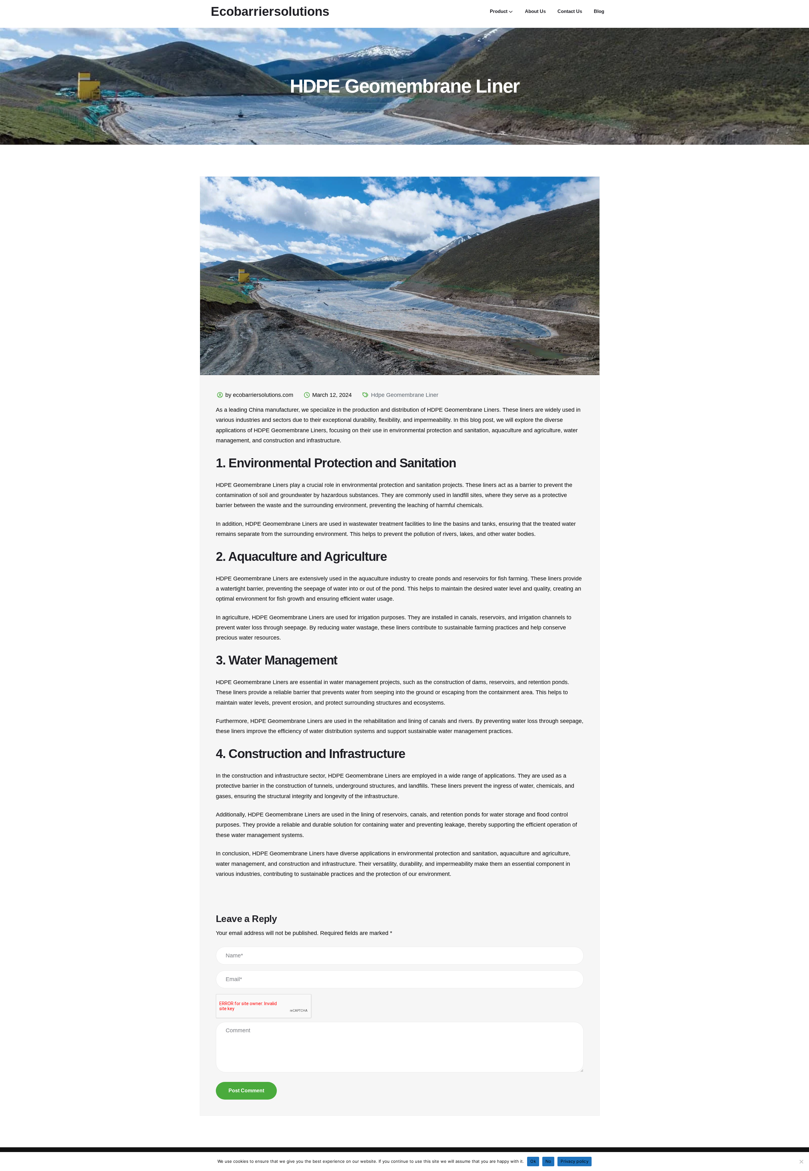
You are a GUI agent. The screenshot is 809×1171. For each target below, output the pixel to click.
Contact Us (569, 11)
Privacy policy (574, 1161)
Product (499, 11)
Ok (533, 1161)
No (548, 1161)
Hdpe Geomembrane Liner (404, 395)
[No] (801, 1161)
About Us (535, 11)
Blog (599, 11)
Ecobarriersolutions (270, 11)
